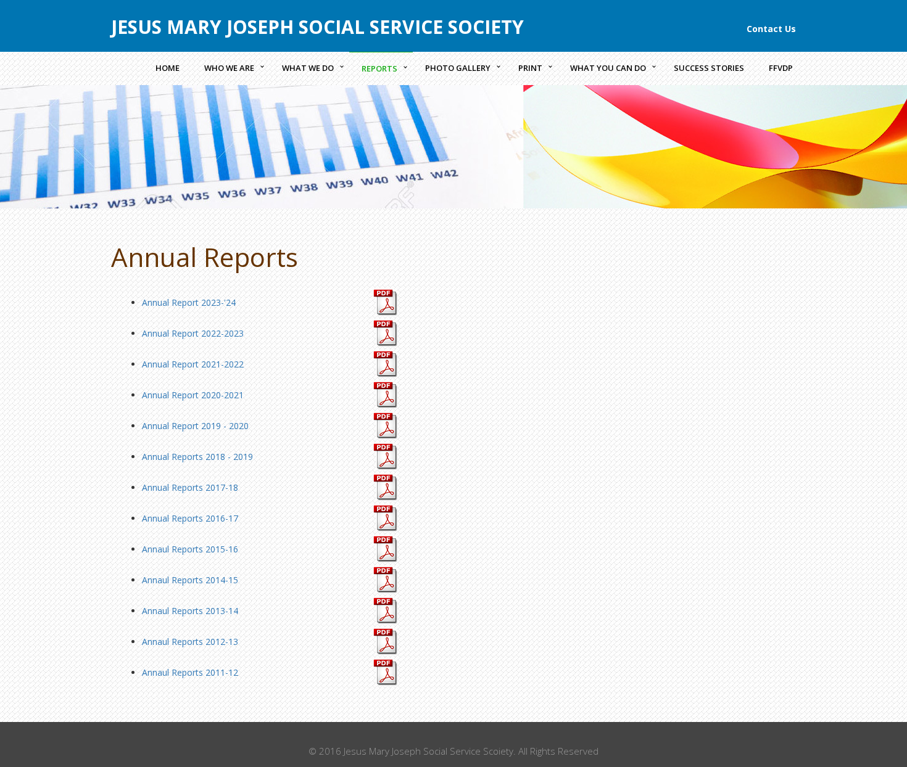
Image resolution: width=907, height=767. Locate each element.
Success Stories (709, 67)
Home (167, 67)
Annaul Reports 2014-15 (190, 580)
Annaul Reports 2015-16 (190, 549)
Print (530, 67)
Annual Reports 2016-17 (190, 518)
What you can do (608, 67)
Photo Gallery (458, 67)
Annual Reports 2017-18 (190, 487)
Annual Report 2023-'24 (189, 302)
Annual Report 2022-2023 (193, 333)
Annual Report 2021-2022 (193, 364)
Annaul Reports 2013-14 (190, 611)
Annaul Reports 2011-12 (190, 672)
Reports (379, 68)
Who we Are (229, 67)
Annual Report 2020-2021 (193, 395)
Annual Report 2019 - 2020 (195, 426)
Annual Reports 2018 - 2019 (197, 456)
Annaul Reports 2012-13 (190, 641)
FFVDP (781, 67)
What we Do (308, 67)
